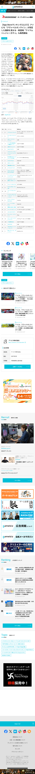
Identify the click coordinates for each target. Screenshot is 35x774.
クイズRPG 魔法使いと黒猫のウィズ (12, 143)
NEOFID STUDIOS (6, 655)
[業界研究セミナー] (17, 391)
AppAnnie (7, 115)
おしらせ (17, 749)
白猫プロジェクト (11, 146)
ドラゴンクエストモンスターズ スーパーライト (12, 196)
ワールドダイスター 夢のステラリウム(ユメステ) (13, 652)
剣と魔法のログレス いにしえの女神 (12, 157)
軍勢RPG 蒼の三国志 (12, 207)
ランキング (5, 21)
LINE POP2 (10, 224)
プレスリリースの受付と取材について (17, 743)
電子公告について (17, 746)
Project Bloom (29, 649)
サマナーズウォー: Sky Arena (11, 200)
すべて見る (17, 274)
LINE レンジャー (11, 163)
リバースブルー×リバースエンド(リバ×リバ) (12, 649)
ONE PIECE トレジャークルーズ (12, 227)
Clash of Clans (11, 160)
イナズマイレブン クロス (8, 641)
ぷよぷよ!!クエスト (12, 212)
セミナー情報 (30, 10)
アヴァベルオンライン (7, 41)
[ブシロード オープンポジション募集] (17, 16)
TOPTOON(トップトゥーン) (8, 644)
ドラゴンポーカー (11, 167)
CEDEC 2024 (21, 644)
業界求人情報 (21, 10)
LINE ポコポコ (11, 149)
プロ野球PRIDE (11, 222)
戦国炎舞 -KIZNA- (11, 165)
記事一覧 (3, 10)
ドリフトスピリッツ (12, 209)
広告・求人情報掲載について (17, 740)
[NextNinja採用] (17, 675)
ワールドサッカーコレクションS (12, 176)
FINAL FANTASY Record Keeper (11, 171)
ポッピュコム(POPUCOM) (8, 646)
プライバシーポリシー (17, 752)
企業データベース (11, 10)
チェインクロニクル (12, 184)
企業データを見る (17, 367)
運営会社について (17, 737)
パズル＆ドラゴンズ (12, 132)
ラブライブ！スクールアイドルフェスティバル (12, 153)
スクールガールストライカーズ (12, 218)
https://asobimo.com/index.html (16, 342)
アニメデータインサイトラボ (22, 641)
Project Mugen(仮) (21, 646)
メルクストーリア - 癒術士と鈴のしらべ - (12, 180)
